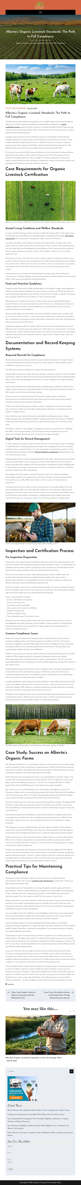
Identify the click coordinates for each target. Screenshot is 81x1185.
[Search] (71, 1071)
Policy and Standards (16, 108)
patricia (11, 984)
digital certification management (46, 452)
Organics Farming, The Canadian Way (46, 1182)
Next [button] (73, 1011)
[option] (40, 1038)
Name (10, 1146)
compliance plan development (42, 881)
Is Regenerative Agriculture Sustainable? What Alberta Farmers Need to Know (36, 1114)
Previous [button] (70, 1011)
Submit (11, 1169)
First (9, 1153)
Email (10, 1162)
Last (9, 1159)
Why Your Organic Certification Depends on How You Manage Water (34, 1058)
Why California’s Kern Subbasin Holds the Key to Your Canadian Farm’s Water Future (39, 1110)
